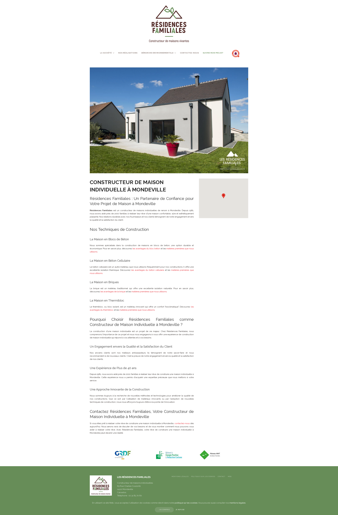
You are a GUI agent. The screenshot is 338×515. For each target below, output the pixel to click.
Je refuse (180, 510)
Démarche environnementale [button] (157, 53)
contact (221, 476)
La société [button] (106, 53)
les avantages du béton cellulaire (147, 270)
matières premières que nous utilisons (149, 291)
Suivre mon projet (213, 53)
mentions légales (237, 503)
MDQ (229, 476)
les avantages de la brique (112, 291)
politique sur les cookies (203, 476)
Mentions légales (180, 476)
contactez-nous (182, 423)
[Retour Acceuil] (169, 24)
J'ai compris (164, 510)
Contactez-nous (189, 53)
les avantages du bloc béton (146, 248)
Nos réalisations (127, 53)
